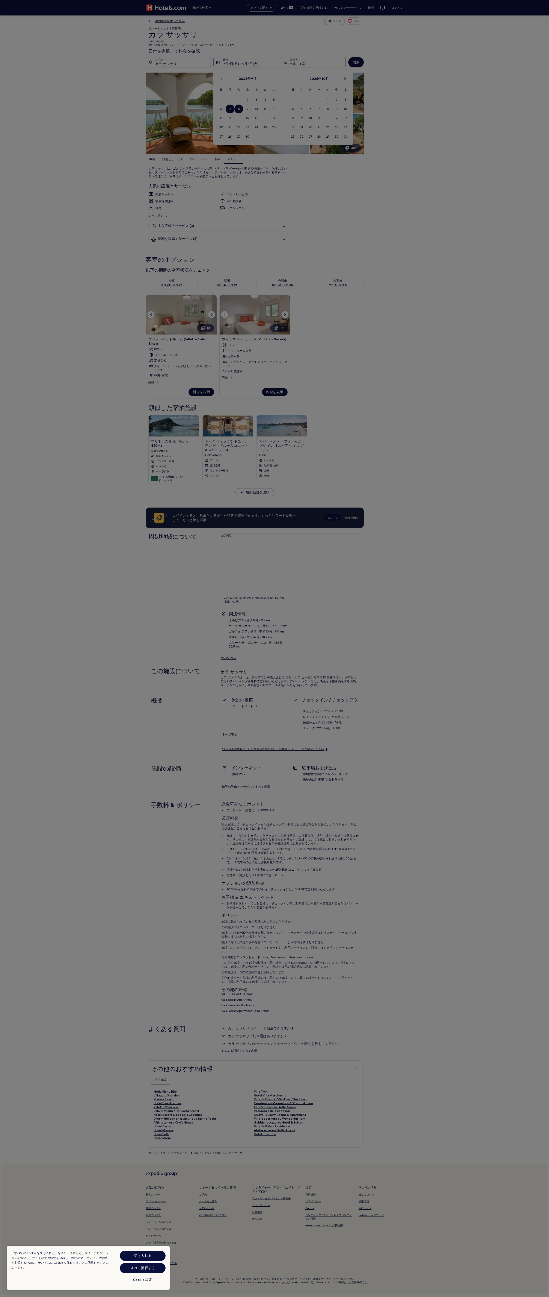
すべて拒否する (143, 1268)
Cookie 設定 (142, 1280)
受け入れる (142, 1256)
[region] (88, 1268)
